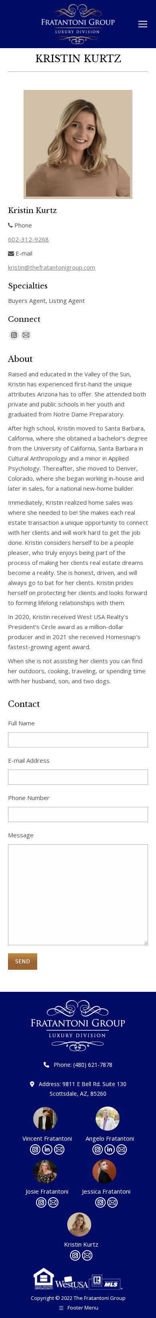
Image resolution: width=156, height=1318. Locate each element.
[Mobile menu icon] (143, 24)
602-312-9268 (28, 239)
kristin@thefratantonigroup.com (51, 267)
